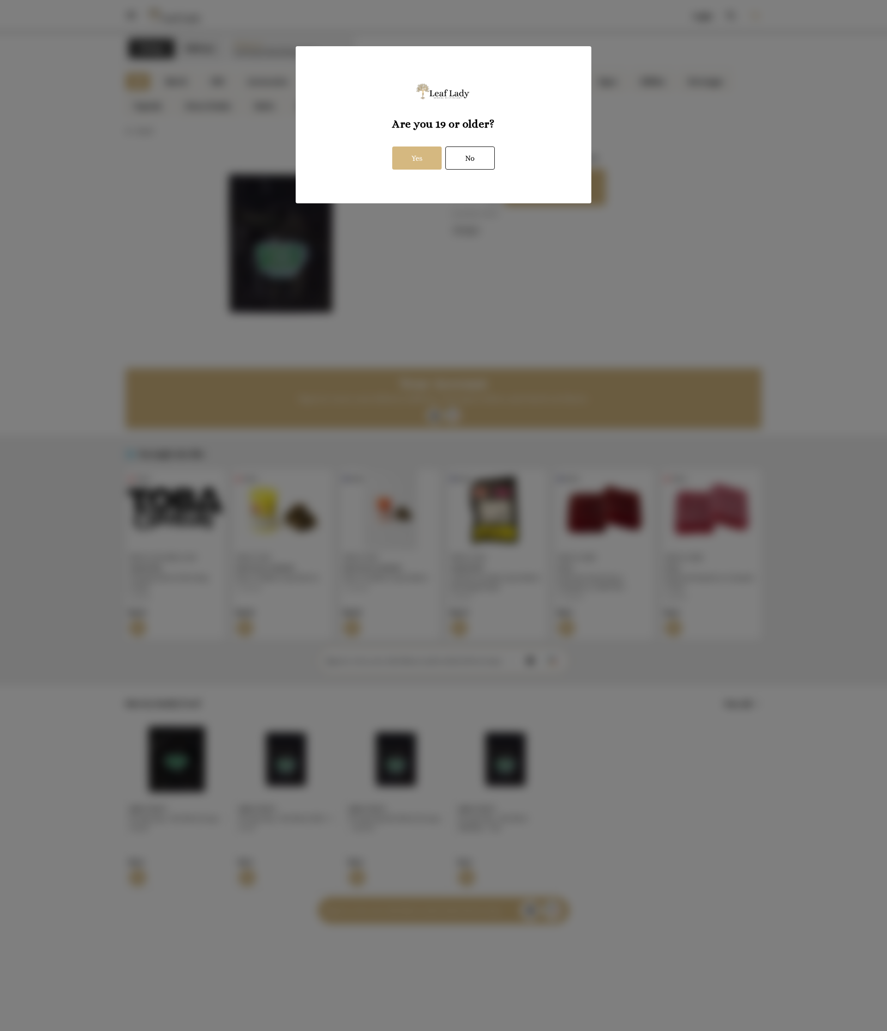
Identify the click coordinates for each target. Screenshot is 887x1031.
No (469, 158)
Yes (417, 158)
